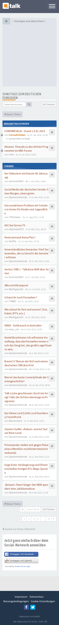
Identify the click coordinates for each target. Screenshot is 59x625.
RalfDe (12, 241)
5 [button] (38, 519)
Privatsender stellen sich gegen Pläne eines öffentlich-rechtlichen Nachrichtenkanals (26, 449)
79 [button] (48, 519)
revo (11, 154)
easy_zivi (14, 329)
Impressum (21, 596)
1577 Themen (49, 104)
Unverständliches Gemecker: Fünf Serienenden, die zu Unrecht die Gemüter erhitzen (26, 253)
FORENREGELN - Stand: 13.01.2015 (24, 131)
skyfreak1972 (16, 229)
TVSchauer (15, 217)
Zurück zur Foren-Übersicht (19, 529)
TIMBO (12, 301)
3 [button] (28, 519)
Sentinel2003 (16, 181)
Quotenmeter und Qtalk (19, 138)
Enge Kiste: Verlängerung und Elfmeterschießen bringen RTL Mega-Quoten (26, 468)
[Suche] (29, 104)
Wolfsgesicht (16, 289)
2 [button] (24, 519)
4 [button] (33, 519)
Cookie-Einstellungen (43, 601)
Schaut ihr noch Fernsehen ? (20, 297)
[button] (54, 518)
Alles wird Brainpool (16, 285)
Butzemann (15, 420)
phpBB (37, 616)
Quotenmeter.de (18, 197)
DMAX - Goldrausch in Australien (23, 325)
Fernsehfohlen (17, 134)
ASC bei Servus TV (14, 225)
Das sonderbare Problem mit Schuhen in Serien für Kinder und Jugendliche (26, 209)
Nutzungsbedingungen (16, 601)
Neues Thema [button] (13, 114)
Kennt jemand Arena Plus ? (20, 237)
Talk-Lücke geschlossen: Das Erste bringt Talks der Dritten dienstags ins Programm (26, 397)
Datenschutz (37, 596)
